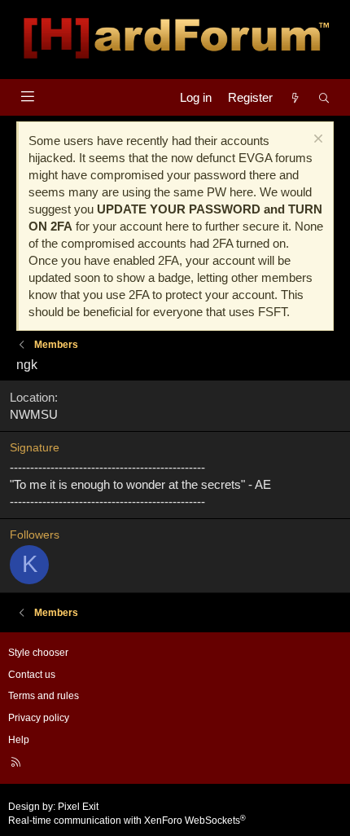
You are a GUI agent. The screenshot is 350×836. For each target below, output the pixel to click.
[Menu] (27, 96)
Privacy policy (38, 718)
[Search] (324, 97)
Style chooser (38, 652)
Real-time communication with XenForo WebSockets (127, 820)
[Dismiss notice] (316, 140)
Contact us (31, 674)
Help (18, 740)
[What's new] (295, 97)
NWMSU (34, 414)
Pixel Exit (78, 806)
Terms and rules (43, 696)
